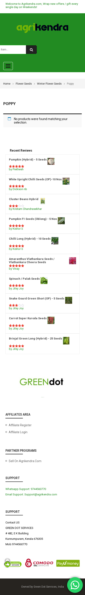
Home (6, 83)
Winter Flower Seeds (49, 83)
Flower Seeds (24, 83)
